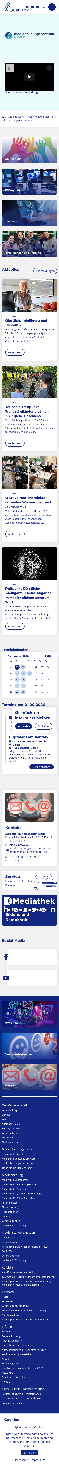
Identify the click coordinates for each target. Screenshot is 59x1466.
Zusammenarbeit (11, 1137)
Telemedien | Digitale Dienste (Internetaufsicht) (28, 1276)
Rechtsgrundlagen (12, 1128)
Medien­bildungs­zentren (18, 1149)
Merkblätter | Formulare (15, 1345)
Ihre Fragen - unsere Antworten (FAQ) (22, 1368)
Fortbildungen (10, 1202)
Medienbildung (12, 1175)
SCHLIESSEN (29, 1452)
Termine (6, 1331)
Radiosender (9, 1237)
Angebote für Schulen (14, 1189)
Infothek (7, 1327)
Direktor (6, 1114)
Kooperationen (10, 1211)
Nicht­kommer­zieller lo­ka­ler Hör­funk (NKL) (25, 1246)
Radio (5, 1296)
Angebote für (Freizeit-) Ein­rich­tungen (22, 1193)
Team (5, 1119)
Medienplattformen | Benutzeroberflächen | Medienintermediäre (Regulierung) (26, 1283)
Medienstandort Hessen (18, 1232)
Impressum (38, 1460)
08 (17, 673)
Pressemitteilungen (12, 1336)
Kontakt (6, 1381)
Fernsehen (8, 1301)
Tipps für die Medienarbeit (17, 1167)
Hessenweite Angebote (14, 1154)
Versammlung (9, 1110)
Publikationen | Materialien (17, 1354)
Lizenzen (8, 1292)
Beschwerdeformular (13, 1377)
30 (23, 692)
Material (6, 1216)
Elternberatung (10, 1207)
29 (17, 692)
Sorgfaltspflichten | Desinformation (21, 1393)
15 (17, 679)
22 (17, 685)
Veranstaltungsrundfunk (15, 1305)
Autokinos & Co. (10, 1315)
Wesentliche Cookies (31, 1427)
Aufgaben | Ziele (11, 1123)
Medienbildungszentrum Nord (19, 1158)
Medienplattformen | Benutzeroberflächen (25, 1319)
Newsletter (8, 1358)
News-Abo (7, 1372)
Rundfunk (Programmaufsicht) (18, 1272)
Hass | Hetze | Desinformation (23, 1389)
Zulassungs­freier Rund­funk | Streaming (24, 1310)
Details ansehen (41, 766)
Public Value (8, 1251)
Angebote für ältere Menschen (19, 1198)
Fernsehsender (10, 1242)
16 (23, 679)
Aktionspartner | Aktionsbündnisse (21, 1398)
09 (23, 673)
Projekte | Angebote (13, 1402)
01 (17, 667)
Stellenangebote (11, 1142)
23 (23, 685)
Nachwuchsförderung (14, 1225)
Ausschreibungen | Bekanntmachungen (24, 1349)
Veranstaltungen (11, 1133)
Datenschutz (22, 1460)
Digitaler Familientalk (28, 737)
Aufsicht (7, 1267)
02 (23, 667)
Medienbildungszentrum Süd (18, 1163)
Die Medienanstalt (14, 1105)
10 (29, 673)
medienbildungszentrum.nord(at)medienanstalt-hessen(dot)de (31, 849)
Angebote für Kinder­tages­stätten (20, 1184)
